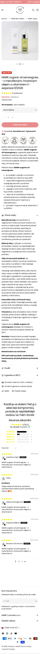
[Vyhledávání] (33, 10)
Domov (4, 19)
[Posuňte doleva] (17, 64)
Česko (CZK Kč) (11, 627)
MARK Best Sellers (17, 19)
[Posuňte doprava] (23, 64)
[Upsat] (36, 601)
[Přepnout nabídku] (2, 10)
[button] (7, 93)
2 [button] (18, 561)
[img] (7, 454)
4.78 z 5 (25, 424)
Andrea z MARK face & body (19, 646)
